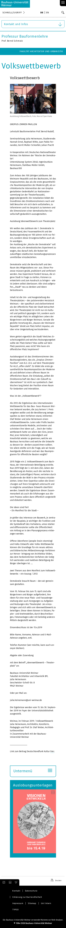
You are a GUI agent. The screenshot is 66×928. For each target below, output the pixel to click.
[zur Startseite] (15, 4)
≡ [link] (63, 2)
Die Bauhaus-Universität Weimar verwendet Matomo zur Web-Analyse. (33, 920)
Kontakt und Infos (16, 24)
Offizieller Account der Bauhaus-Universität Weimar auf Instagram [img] (3, 882)
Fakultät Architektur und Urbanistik (41, 51)
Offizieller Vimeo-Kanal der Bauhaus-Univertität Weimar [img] (16, 882)
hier (52, 751)
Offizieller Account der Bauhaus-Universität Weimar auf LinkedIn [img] (9, 882)
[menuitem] (42, 13)
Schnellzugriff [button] (12, 12)
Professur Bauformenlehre (25, 36)
